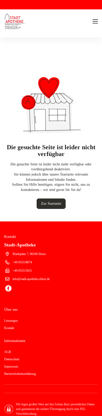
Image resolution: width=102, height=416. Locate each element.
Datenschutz (11, 359)
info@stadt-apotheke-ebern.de (31, 279)
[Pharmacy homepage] (21, 21)
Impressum (11, 366)
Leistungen (11, 320)
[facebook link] (8, 289)
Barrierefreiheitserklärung (20, 374)
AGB (7, 352)
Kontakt (9, 328)
